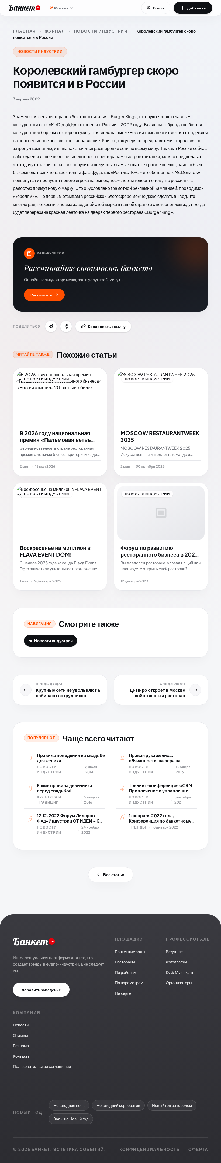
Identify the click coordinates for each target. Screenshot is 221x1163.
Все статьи (113, 874)
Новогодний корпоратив (118, 1105)
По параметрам (129, 982)
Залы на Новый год (70, 1118)
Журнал (55, 30)
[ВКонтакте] (66, 326)
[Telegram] (51, 326)
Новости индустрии (101, 30)
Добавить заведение (41, 989)
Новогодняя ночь (69, 1105)
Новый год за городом (172, 1105)
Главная (24, 30)
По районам (125, 972)
